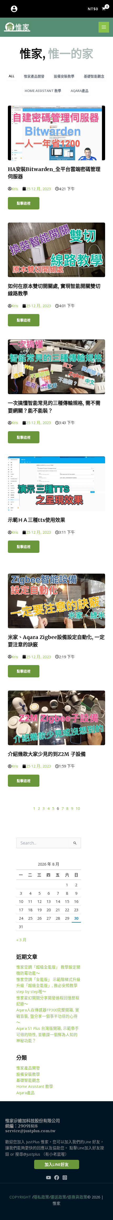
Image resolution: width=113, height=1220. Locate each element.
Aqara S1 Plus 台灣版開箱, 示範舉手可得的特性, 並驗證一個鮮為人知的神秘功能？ (47, 1034)
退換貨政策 (77, 1197)
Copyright (20, 1197)
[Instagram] (64, 1177)
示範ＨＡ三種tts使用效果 (36, 520)
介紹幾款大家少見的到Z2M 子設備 (47, 754)
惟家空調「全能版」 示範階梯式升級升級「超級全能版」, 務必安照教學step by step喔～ (48, 985)
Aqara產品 (80, 90)
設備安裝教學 (64, 76)
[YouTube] (48, 1177)
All (11, 76)
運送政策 (58, 1197)
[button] (56, 1164)
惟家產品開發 (34, 76)
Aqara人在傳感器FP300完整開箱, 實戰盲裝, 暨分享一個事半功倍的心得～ (47, 1016)
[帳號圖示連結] (14, 8)
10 (78, 808)
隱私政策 (41, 1197)
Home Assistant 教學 (43, 90)
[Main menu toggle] (104, 27)
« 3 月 (21, 939)
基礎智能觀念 (94, 76)
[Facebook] (56, 1177)
